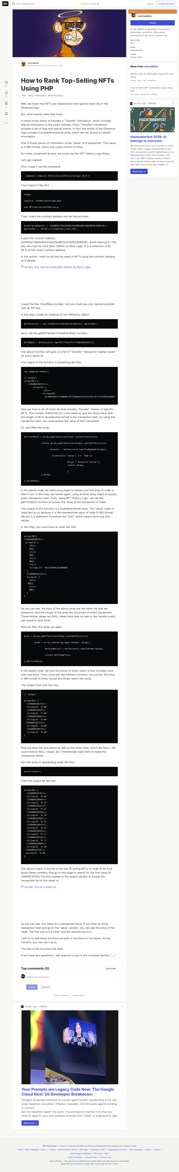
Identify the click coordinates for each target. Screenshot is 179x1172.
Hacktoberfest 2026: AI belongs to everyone (148, 139)
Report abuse (79, 995)
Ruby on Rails (84, 1164)
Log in (150, 3)
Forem (59, 1161)
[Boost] (6, 113)
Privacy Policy (91, 1157)
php (30, 95)
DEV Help (84, 1150)
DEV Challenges (32, 1150)
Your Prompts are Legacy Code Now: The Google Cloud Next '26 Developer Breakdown (67, 1092)
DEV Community (50, 1146)
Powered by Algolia (89, 4)
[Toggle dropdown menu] (122, 1007)
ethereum (40, 95)
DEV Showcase (136, 1150)
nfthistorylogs (55, 95)
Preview (46, 987)
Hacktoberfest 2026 (140, 155)
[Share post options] (6, 123)
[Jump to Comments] (6, 94)
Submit (31, 987)
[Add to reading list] (6, 104)
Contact (156, 1150)
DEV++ (44, 1150)
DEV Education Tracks (67, 1150)
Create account (166, 3)
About (147, 1150)
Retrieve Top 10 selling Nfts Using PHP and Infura (151, 77)
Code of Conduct (61, 995)
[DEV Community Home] (5, 3)
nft (24, 95)
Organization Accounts (117, 1150)
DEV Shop (98, 1153)
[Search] (13, 3)
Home (20, 1150)
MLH (107, 1153)
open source (73, 1161)
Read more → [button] (30, 1123)
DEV (99, 1161)
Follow (152, 23)
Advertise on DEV (97, 1150)
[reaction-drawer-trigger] (6, 84)
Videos (53, 1150)
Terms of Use (105, 1157)
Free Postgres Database (80, 1153)
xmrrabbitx (33, 63)
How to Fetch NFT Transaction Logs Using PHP (151, 90)
